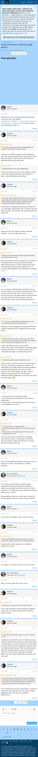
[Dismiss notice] (35, 7)
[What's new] (36, 2)
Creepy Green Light (8, 50)
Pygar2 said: (5, 144)
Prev (18, 702)
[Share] (33, 114)
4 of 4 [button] (24, 702)
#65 (36, 249)
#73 (36, 532)
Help (30, 741)
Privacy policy (23, 741)
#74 (36, 561)
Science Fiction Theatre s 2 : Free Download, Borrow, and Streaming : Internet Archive (18, 122)
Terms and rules (13, 741)
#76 (36, 598)
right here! (23, 33)
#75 (36, 580)
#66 (36, 286)
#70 (36, 458)
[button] (3, 709)
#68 (36, 393)
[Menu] (2, 2)
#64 (36, 228)
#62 (36, 140)
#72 (36, 513)
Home (3, 743)
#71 (36, 481)
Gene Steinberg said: (8, 195)
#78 (36, 671)
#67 (36, 315)
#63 (36, 191)
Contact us (4, 741)
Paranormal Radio (31, 749)
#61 (36, 114)
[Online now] (5, 477)
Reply (35, 128)
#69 (36, 420)
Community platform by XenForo (16, 746)
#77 (36, 628)
